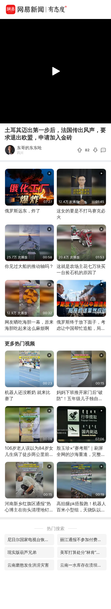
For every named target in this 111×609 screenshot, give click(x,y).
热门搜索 (56, 528)
